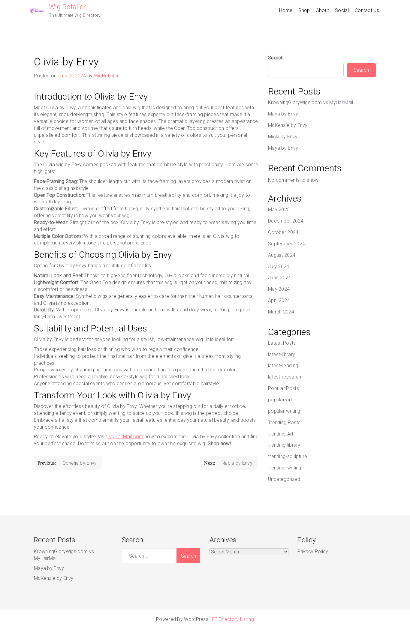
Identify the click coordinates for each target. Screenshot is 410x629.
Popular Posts (283, 388)
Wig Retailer (67, 7)
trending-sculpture (287, 456)
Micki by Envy (282, 136)
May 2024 (279, 289)
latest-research (284, 377)
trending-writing (284, 468)
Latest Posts (282, 343)
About (322, 10)
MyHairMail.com (125, 436)
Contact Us (367, 10)
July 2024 (278, 266)
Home (285, 10)
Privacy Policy (312, 551)
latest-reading (283, 365)
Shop (304, 10)
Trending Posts (284, 422)
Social (342, 10)
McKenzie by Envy (288, 125)
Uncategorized (284, 479)
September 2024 (286, 244)
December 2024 (285, 221)
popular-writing (284, 411)
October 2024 (283, 232)
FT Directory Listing (233, 619)
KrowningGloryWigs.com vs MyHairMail (310, 102)
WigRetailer (106, 76)
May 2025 (279, 209)
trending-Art (281, 434)
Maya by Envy (283, 114)
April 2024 (279, 300)
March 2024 (281, 312)
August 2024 (281, 255)
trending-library (284, 445)
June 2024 (279, 277)
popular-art (280, 400)
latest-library (281, 354)
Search (276, 58)
